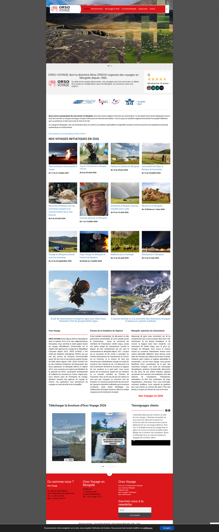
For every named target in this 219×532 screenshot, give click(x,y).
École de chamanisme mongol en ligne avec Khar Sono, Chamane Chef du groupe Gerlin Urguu (78, 319)
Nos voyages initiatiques (127, 492)
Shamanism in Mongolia (153, 254)
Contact (152, 8)
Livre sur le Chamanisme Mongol (130, 485)
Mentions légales (85, 523)
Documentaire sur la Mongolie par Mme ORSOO (67, 134)
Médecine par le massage (122, 254)
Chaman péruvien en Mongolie (93, 218)
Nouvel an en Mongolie (152, 206)
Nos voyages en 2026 (112, 8)
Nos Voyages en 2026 (151, 395)
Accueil (86, 8)
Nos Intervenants (97, 8)
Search (167, 9)
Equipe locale (143, 8)
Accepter (166, 528)
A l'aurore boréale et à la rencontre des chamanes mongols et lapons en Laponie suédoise (140, 319)
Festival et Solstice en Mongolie (125, 166)
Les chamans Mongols (129, 8)
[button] (103, 466)
